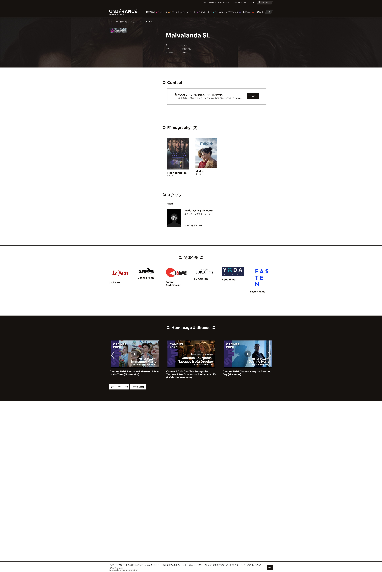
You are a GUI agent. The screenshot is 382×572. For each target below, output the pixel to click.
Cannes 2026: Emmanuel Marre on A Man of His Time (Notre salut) (134, 373)
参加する (259, 12)
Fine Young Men (177, 172)
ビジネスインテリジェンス (227, 12)
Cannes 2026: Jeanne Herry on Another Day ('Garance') (246, 373)
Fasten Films (257, 291)
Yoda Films (228, 279)
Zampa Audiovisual (173, 284)
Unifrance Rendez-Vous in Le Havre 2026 (215, 2)
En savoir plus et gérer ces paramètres (123, 570)
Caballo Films (146, 277)
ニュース (163, 12)
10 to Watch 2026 (240, 2)
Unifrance (247, 12)
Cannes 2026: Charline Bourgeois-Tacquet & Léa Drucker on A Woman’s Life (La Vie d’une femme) (191, 374)
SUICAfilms (201, 278)
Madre (199, 171)
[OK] (269, 567)
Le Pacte (114, 282)
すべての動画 (138, 387)
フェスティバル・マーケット (183, 12)
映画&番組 (150, 12)
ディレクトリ (206, 12)
